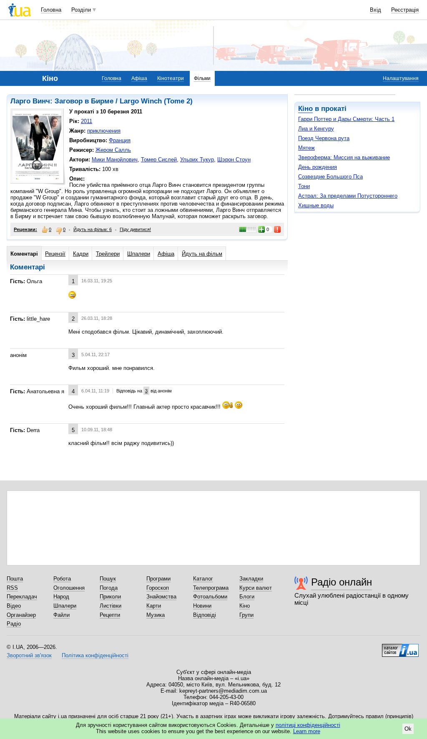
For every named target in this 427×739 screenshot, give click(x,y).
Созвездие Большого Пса (330, 176)
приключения (104, 131)
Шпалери (138, 254)
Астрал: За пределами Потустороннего (347, 196)
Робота (62, 579)
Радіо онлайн (341, 582)
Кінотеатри (170, 78)
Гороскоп (157, 588)
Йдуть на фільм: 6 (92, 229)
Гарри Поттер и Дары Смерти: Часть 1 (346, 119)
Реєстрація (405, 10)
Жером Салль (113, 150)
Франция (120, 140)
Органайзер (21, 615)
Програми (158, 579)
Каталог (203, 579)
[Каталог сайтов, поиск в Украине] (400, 647)
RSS (12, 588)
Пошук (108, 579)
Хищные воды (316, 205)
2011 (86, 121)
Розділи (81, 10)
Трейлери (108, 254)
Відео (14, 606)
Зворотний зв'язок (29, 655)
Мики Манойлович (115, 159)
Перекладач (22, 596)
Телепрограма (211, 588)
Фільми (202, 78)
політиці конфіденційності (308, 725)
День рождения (317, 167)
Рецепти (110, 615)
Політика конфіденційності (95, 655)
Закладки (251, 579)
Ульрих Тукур (197, 159)
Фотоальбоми (210, 596)
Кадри (80, 254)
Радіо (14, 624)
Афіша (139, 78)
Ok (408, 729)
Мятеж (306, 148)
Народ (61, 596)
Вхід (375, 10)
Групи (246, 615)
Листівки (110, 606)
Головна (51, 10)
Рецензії (55, 254)
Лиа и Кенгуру (316, 129)
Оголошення (69, 588)
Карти (153, 606)
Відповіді (204, 615)
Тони (304, 186)
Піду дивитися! (135, 229)
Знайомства (161, 596)
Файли (61, 615)
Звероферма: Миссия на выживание (344, 157)
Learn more (306, 731)
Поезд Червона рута (323, 138)
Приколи (110, 596)
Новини (202, 606)
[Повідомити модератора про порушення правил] (278, 229)
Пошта (15, 579)
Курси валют (255, 588)
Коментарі (24, 254)
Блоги (246, 596)
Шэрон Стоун (234, 159)
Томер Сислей (159, 159)
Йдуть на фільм (202, 254)
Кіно (305, 109)
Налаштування (401, 78)
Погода (109, 588)
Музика (155, 615)
